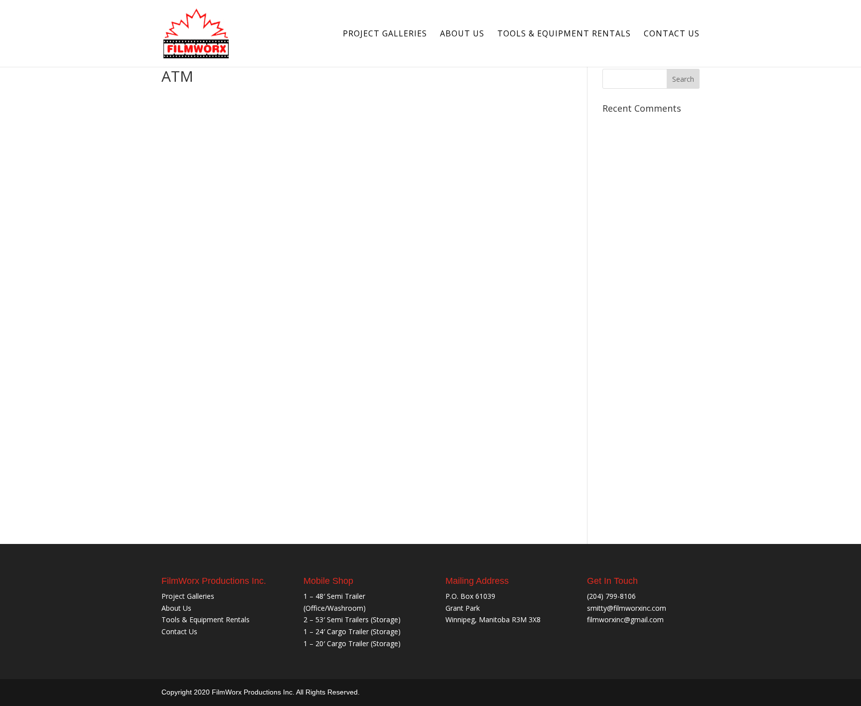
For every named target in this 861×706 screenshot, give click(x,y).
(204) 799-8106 (611, 596)
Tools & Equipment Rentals (564, 34)
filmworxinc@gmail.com (625, 619)
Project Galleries (385, 34)
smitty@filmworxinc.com (626, 608)
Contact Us (672, 34)
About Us (462, 34)
